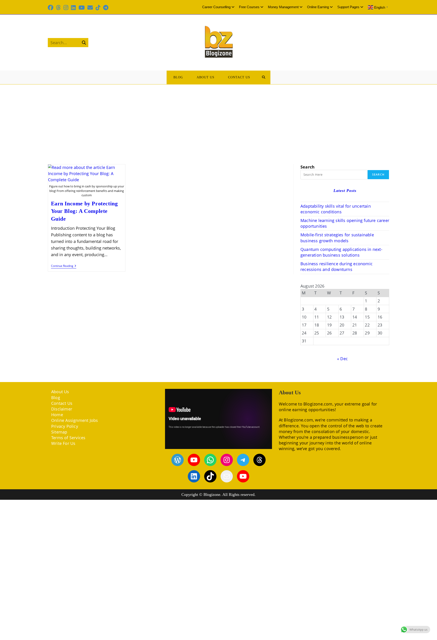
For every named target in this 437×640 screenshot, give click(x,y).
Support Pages (348, 7)
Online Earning (318, 7)
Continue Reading (63, 266)
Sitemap (59, 432)
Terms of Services (68, 437)
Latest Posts (344, 190)
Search (307, 167)
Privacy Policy (64, 426)
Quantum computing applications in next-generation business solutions (341, 252)
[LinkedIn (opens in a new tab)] (73, 7)
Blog (55, 397)
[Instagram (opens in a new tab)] (66, 7)
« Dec (342, 358)
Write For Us (63, 443)
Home (57, 414)
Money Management (283, 7)
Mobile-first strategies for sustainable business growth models (337, 237)
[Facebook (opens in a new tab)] (51, 7)
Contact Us (61, 403)
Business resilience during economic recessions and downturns (336, 266)
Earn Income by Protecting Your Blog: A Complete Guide (84, 211)
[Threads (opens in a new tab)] (58, 7)
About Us (60, 391)
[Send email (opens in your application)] (90, 7)
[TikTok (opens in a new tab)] (98, 7)
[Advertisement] (218, 118)
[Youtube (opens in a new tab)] (81, 7)
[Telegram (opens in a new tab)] (106, 7)
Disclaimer (61, 409)
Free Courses (249, 7)
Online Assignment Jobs (74, 420)
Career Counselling (216, 7)
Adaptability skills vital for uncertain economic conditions (335, 208)
